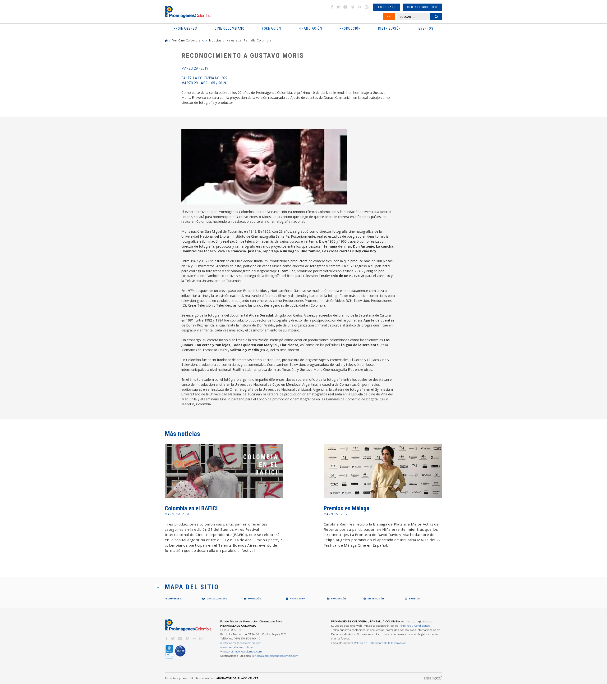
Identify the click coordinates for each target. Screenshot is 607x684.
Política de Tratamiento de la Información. (380, 643)
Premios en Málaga (346, 508)
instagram (366, 7)
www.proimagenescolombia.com (241, 651)
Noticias (215, 40)
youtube (345, 7)
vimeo (352, 7)
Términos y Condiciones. (414, 625)
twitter (338, 7)
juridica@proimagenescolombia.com (275, 655)
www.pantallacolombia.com (237, 647)
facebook (332, 7)
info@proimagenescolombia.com (241, 643)
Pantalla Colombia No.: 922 (204, 80)
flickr (359, 7)
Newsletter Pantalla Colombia (248, 40)
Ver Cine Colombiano (188, 40)
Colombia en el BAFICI (191, 508)
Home (166, 40)
